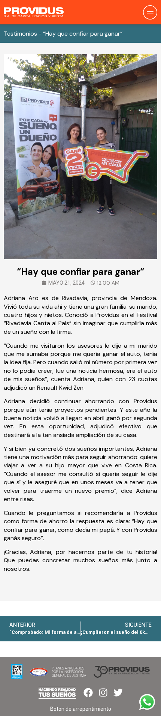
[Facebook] (88, 692)
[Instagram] (103, 692)
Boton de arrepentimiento (80, 709)
